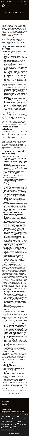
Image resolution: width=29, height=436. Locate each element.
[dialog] (14, 424)
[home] (3, 5)
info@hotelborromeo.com (13, 32)
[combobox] (25, 414)
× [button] (27, 414)
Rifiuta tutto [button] (21, 430)
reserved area (25, 1)
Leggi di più (21, 421)
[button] (23, 5)
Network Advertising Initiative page (16, 229)
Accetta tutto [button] (7, 429)
